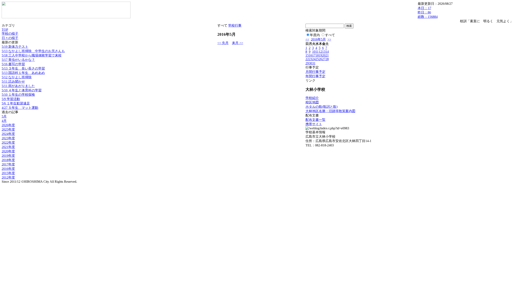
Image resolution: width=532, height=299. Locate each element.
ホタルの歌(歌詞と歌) (321, 106)
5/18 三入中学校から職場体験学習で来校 (32, 55)
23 (310, 59)
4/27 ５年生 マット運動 (20, 107)
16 (310, 55)
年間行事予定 (315, 76)
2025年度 (8, 129)
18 (317, 55)
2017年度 (8, 164)
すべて (330, 35)
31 (313, 63)
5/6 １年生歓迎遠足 (16, 103)
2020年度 (8, 151)
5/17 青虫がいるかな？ (18, 59)
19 (320, 55)
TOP (5, 29)
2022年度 (8, 142)
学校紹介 (312, 98)
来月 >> (237, 43)
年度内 (315, 35)
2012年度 (8, 177)
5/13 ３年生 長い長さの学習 (23, 68)
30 (310, 63)
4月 (4, 121)
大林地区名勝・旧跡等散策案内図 (330, 111)
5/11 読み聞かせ (13, 81)
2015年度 (8, 173)
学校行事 (234, 25)
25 (317, 59)
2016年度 (8, 168)
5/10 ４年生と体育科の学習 (22, 90)
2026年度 (8, 125)
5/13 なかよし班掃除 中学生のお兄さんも (33, 51)
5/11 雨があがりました (18, 86)
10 (313, 51)
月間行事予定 (315, 72)
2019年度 (8, 155)
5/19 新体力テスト (15, 46)
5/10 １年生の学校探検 (18, 94)
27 (323, 59)
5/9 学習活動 (11, 99)
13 (323, 51)
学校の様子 (10, 33)
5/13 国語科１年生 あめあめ (23, 73)
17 (313, 55)
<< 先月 (223, 43)
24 (313, 59)
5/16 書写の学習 (13, 64)
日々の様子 (10, 38)
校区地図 (312, 102)
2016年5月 (318, 39)
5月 (4, 116)
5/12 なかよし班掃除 (17, 77)
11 (317, 51)
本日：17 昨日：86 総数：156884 (428, 12)
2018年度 (8, 160)
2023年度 (8, 138)
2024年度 (8, 134)
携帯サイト (313, 124)
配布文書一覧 (315, 119)
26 (320, 59)
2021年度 (8, 147)
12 (320, 51)
